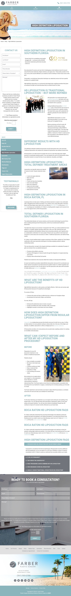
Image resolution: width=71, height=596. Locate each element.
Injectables (39, 548)
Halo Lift (4, 149)
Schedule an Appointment (28, 551)
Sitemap (27, 588)
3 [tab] (13, 204)
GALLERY (35, 8)
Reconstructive (47, 548)
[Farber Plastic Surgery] (9, 3)
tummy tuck (37, 268)
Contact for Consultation (43, 551)
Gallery (63, 548)
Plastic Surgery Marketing (26, 593)
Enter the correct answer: (11, 120)
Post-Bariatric (5, 165)
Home (2, 41)
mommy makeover (58, 325)
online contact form (38, 419)
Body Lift (4, 143)
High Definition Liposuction (8, 152)
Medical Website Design (40, 593)
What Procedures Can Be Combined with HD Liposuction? (43, 463)
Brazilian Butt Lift (6, 146)
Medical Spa (31, 548)
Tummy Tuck (5, 171)
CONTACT (59, 8)
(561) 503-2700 (54, 205)
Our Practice (14, 548)
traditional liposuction (53, 99)
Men (54, 548)
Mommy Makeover (6, 162)
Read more (11, 207)
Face (58, 548)
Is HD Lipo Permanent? (33, 457)
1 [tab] (9, 204)
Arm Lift (4, 140)
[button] (47, 444)
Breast (20, 548)
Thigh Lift (4, 168)
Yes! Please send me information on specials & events (36, 526)
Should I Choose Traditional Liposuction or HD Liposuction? (45, 470)
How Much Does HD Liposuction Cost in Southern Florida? (44, 444)
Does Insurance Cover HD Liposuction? (38, 467)
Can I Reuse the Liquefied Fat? (36, 460)
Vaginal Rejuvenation (7, 174)
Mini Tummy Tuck (6, 158)
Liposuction (27, 322)
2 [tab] (11, 204)
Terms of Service (34, 588)
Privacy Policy (42, 588)
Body (6, 41)
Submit (10, 129)
